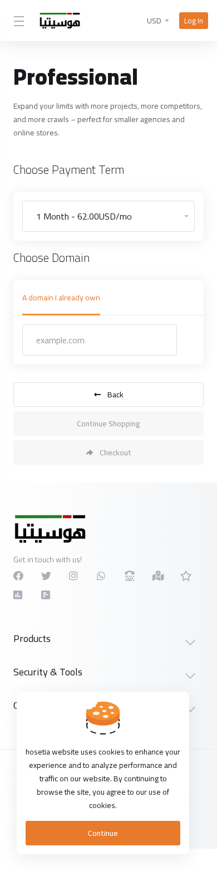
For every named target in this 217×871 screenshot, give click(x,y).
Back (115, 394)
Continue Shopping (108, 423)
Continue (103, 833)
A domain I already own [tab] (61, 297)
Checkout (115, 452)
